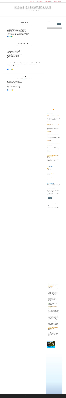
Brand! (48, 168)
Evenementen (50, 113)
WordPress (35, 395)
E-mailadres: (49, 194)
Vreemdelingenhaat (50, 173)
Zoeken (48, 21)
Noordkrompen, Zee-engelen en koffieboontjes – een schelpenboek (53, 285)
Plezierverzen (50, 166)
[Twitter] (8, 36)
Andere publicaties (48, 1)
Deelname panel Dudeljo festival (53, 115)
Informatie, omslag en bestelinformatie (14, 66)
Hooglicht (24, 23)
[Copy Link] (12, 36)
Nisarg (42, 395)
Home (31, 1)
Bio (33, 1)
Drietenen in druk (23, 44)
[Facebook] (7, 36)
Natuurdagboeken (40, 1)
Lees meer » (49, 121)
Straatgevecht (49, 177)
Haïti (24, 76)
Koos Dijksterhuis (29, 24)
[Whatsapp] (10, 36)
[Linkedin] (11, 36)
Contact (55, 1)
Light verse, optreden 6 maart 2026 (53, 134)
